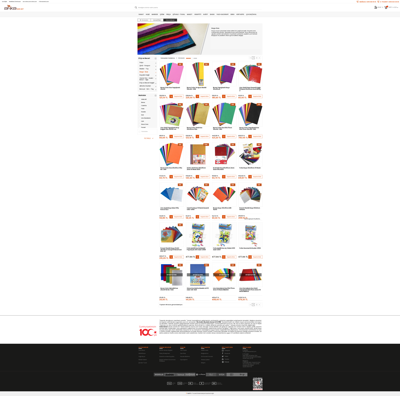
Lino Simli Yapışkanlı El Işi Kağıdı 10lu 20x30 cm (169, 128)
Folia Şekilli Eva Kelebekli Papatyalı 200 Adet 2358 (196, 249)
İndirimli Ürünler (15, 1)
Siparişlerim (184, 359)
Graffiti (197, 14)
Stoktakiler (144, 131)
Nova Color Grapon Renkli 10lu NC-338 (196, 88)
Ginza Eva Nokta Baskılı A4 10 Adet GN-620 (198, 289)
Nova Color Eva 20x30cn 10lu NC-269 (171, 168)
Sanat (141, 14)
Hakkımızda (204, 350)
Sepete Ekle (178, 96)
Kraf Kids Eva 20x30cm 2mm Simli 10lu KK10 (223, 168)
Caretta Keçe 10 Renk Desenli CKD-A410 (198, 209)
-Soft (188, 393)
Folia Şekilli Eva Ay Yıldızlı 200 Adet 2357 (224, 249)
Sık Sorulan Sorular (30, 1)
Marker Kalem (143, 359)
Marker (155, 14)
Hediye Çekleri (205, 359)
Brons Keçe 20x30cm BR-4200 (222, 209)
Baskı (212, 14)
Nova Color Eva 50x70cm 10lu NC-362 (222, 128)
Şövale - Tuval (179, 14)
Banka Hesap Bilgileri (165, 350)
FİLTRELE (147, 138)
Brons (143, 102)
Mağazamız (204, 353)
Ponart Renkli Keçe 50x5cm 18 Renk (249, 209)
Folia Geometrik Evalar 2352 (250, 248)
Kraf (142, 115)
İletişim (4, 1)
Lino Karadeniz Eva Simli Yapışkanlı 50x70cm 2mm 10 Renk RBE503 (250, 289)
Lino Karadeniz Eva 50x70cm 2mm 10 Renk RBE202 (224, 289)
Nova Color (144, 124)
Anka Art (144, 99)
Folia (142, 109)
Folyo (141, 62)
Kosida (143, 112)
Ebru (232, 14)
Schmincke (252, 330)
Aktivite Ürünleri (145, 86)
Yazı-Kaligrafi (222, 14)
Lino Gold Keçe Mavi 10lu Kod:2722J (169, 209)
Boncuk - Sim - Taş (147, 89)
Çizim (162, 14)
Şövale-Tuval (143, 363)
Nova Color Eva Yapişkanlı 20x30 (170, 88)
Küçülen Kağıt (144, 75)
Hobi (148, 14)
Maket (189, 14)
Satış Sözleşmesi (164, 353)
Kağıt (205, 14)
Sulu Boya (142, 350)
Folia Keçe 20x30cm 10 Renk (250, 168)
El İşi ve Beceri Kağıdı (147, 83)
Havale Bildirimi (185, 356)
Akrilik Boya (142, 353)
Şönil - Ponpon (145, 66)
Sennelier (224, 331)
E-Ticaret (194, 393)
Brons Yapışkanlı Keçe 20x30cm (221, 88)
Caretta (144, 105)
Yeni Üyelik (183, 350)
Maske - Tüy (144, 69)
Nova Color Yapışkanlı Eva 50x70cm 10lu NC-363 (249, 128)
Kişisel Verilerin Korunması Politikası (167, 360)
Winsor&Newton (185, 331)
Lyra (142, 121)
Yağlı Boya (142, 356)
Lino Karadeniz (146, 118)
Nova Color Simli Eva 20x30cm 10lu (194, 128)
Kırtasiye (240, 14)
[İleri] (259, 58)
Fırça (168, 14)
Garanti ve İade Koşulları (166, 356)
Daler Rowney (198, 331)
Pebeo (232, 331)
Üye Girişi (183, 353)
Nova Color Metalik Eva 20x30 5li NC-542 (169, 289)
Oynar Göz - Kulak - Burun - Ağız (147, 79)
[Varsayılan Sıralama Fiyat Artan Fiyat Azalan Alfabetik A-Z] (168, 58)
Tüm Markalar (44, 1)
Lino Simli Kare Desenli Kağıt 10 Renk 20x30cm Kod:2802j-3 (250, 89)
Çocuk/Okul (251, 14)
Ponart (143, 127)
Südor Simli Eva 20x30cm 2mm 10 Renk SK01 (196, 168)
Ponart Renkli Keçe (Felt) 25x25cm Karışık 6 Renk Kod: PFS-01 (171, 249)
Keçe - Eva (144, 72)
